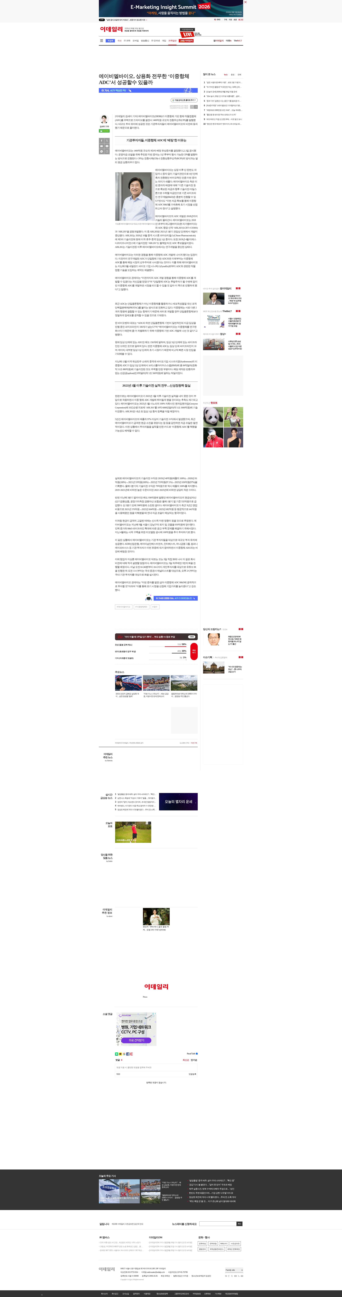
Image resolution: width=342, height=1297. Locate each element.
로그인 (240, 20)
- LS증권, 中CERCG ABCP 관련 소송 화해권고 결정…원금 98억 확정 (121, 1246)
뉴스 (226, 74)
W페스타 (223, 1243)
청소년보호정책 (162, 1294)
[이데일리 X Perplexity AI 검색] (148, 90)
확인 (239, 1224)
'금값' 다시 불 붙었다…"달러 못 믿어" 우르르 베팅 (209, 1185)
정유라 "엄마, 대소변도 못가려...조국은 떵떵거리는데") (137, 802)
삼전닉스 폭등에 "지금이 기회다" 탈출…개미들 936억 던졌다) (139, 798)
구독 (225, 20)
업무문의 (136, 1294)
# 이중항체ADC (141, 607)
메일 (101, 146)
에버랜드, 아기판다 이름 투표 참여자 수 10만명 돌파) (136, 806)
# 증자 (154, 607)
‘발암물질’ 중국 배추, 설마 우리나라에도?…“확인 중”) (136, 794)
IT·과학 (127, 40)
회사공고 (115, 1294)
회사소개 (104, 1294)
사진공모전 (235, 1243)
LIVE (102, 20)
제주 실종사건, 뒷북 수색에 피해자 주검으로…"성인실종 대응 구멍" (217, 1189)
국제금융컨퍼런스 (217, 1249)
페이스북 (101, 140)
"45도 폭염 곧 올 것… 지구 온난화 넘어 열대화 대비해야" (212, 1201)
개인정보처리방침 (231, 1294)
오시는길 (125, 1294)
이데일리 (124, 29)
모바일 (136, 40)
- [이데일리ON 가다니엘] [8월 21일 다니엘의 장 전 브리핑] (170, 1246)
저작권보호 (197, 1294)
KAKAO (101, 151)
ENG (218, 20)
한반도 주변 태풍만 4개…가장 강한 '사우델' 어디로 (210, 1193)
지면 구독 (194, 743)
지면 (230, 20)
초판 (235, 20)
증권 (232, 74)
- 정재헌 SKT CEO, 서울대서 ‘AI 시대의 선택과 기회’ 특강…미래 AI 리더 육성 (121, 1250)
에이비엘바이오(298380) (150, 116)
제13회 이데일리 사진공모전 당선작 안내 (127, 1224)
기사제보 (218, 1294)
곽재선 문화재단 (233, 1249)
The (238, 40)
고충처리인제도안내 (181, 1294)
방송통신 (145, 40)
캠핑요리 (202, 1249)
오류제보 (207, 1294)
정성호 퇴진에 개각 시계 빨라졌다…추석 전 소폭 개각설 (212, 1197)
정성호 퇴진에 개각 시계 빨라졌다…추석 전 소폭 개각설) (138, 810)
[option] (149, 19)
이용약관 (147, 1294)
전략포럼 (213, 1243)
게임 (164, 40)
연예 (239, 74)
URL (107, 151)
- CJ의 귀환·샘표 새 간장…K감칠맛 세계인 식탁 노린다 (120, 1242)
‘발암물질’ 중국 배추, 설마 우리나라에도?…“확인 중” (210, 1180)
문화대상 (202, 1243)
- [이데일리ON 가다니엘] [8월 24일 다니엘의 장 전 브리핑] (170, 1242)
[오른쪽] (149, 823)
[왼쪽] (147, 823)
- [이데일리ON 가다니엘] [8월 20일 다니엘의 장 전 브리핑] (170, 1250)
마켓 (229, 40)
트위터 (107, 140)
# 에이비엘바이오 (123, 607)
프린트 (107, 146)
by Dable (109, 861)
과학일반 (172, 40)
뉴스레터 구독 (184, 743)
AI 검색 (110, 41)
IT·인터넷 (155, 40)
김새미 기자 (104, 126)
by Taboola (108, 761)
